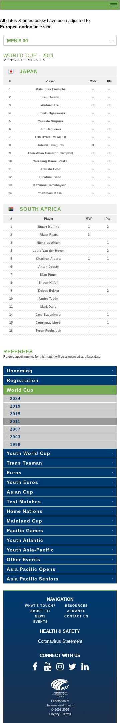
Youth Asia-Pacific (30, 549)
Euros (14, 472)
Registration (23, 380)
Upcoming (20, 370)
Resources (76, 605)
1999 (15, 444)
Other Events (23, 559)
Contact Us (76, 616)
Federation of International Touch (60, 688)
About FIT (40, 611)
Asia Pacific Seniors (33, 578)
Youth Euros (22, 482)
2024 (15, 398)
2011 (15, 421)
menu (113, 5)
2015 (15, 414)
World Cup (20, 390)
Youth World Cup (28, 453)
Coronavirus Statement (60, 641)
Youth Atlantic (25, 540)
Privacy (54, 714)
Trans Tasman (24, 463)
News (40, 616)
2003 (15, 437)
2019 (15, 406)
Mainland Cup (24, 521)
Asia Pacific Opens (31, 569)
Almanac (76, 611)
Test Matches (24, 501)
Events (40, 621)
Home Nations (25, 511)
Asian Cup (20, 492)
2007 (15, 429)
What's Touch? (40, 605)
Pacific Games (25, 530)
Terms (66, 714)
